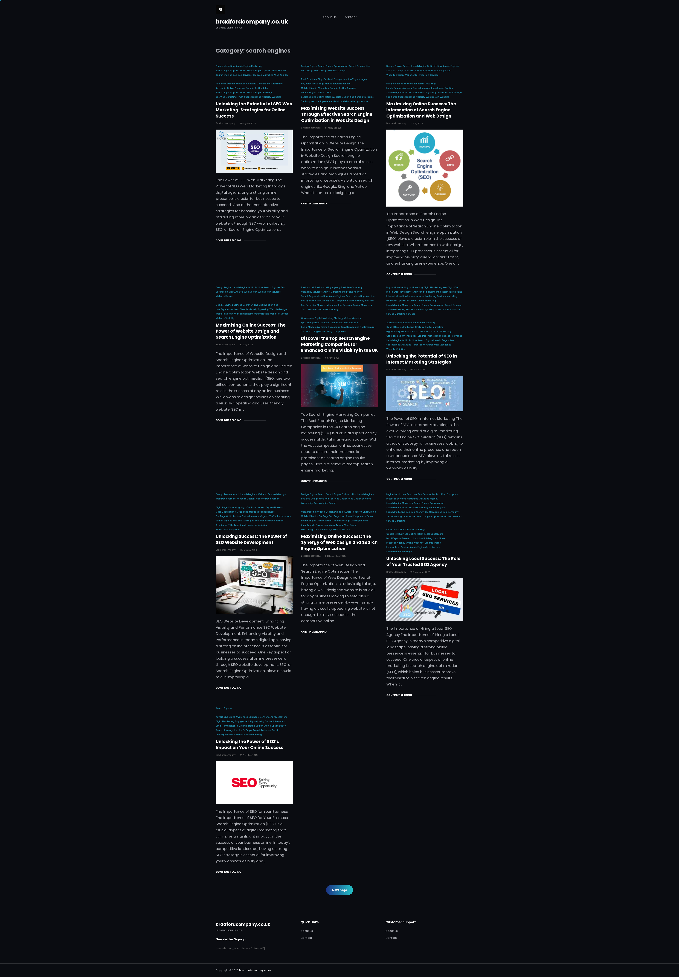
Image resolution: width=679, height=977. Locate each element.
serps (358, 96)
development (231, 494)
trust (240, 96)
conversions (264, 83)
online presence (236, 88)
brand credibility (426, 322)
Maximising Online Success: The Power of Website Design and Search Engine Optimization (251, 331)
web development (226, 498)
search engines (224, 74)
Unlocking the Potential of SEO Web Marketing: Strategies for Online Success (254, 110)
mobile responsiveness (337, 83)
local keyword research (399, 538)
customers (280, 716)
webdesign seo (442, 70)
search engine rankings (259, 92)
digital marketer (395, 287)
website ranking (252, 734)
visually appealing (259, 309)
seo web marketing (263, 74)
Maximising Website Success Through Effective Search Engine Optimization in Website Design (336, 114)
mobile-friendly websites (315, 88)
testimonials (367, 326)
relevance (456, 335)
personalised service (397, 547)
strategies (368, 96)
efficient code (333, 511)
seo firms (306, 305)
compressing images (313, 511)
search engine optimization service (266, 70)
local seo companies (423, 494)
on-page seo (409, 335)
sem (367, 296)
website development (268, 498)
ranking (449, 88)
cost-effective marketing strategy (405, 326)
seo (235, 74)
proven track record (332, 322)
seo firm (369, 300)
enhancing (234, 507)
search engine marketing (249, 66)
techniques (307, 101)
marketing (229, 66)
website (276, 96)
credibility (277, 83)
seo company (356, 300)
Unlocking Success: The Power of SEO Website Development (251, 539)
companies (307, 318)
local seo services (396, 498)
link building (369, 511)
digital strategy (395, 291)
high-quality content (253, 507)
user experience (252, 96)
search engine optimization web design (440, 92)
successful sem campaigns (343, 326)
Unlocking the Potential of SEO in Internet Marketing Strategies (421, 359)
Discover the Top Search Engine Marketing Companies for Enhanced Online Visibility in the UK (339, 344)
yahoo (364, 101)
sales (265, 88)
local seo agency (395, 542)
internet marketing (452, 291)
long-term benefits (227, 725)
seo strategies (246, 520)
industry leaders (421, 331)
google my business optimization (404, 533)
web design (320, 70)
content (251, 83)
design (305, 66)
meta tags (318, 83)
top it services (309, 309)
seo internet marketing (398, 344)
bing (320, 79)
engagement (242, 721)
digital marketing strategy (329, 318)
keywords (221, 88)
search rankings (341, 520)
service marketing (362, 305)
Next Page (339, 890)
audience (221, 83)
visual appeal (336, 525)
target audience (262, 730)
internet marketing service (400, 296)
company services (311, 291)
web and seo (281, 74)
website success (279, 313)
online (413, 300)
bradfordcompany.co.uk (252, 21)
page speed (437, 88)
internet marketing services (431, 296)
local (397, 494)
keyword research (414, 83)
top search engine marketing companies (323, 331)
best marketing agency (327, 287)
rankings (351, 88)
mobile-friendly (309, 516)
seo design (307, 70)
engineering (434, 291)
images (363, 79)
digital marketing (413, 287)
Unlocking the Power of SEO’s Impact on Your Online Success (249, 744)
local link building (422, 538)
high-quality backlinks (398, 331)
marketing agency (352, 291)
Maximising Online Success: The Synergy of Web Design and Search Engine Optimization (339, 542)
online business (233, 304)
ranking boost (442, 335)
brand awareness (406, 322)
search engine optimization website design (325, 96)
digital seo (453, 287)
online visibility (352, 318)
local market (439, 538)
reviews (348, 322)
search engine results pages (433, 340)
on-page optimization (228, 516)
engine (219, 66)
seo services (245, 74)
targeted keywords (422, 344)
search (406, 66)
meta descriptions (226, 511)
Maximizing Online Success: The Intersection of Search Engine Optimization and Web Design (421, 110)
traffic (275, 730)
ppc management (311, 322)
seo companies (339, 300)
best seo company (351, 287)
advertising (222, 716)
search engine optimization (231, 70)
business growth (236, 83)
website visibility (225, 318)
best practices (309, 79)
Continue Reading (228, 240)
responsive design (363, 516)
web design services (269, 291)
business (254, 716)
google (338, 79)
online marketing (426, 300)
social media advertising (314, 326)
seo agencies (308, 300)
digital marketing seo (435, 287)
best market (307, 287)
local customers (433, 533)
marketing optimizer (397, 300)
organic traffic (254, 88)
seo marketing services (324, 305)
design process (394, 83)
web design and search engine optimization (325, 529)
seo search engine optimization (428, 309)
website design (337, 70)
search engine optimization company (407, 507)
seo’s (242, 730)
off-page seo (393, 335)
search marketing (355, 296)
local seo (406, 494)
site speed (221, 525)
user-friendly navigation (314, 525)
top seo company (328, 309)
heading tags (350, 79)
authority (391, 322)
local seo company (447, 494)
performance (284, 516)
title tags (233, 525)
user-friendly (241, 309)
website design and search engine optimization (242, 313)
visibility (266, 96)
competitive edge (415, 529)
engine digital (420, 291)
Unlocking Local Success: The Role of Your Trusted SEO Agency (423, 561)
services (410, 313)
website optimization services (422, 74)
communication (395, 529)
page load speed (343, 516)
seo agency (323, 300)
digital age (222, 507)
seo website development (270, 520)
